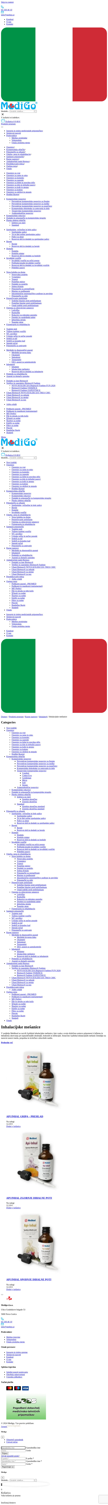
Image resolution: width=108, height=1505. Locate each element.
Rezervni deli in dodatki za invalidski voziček (30, 265)
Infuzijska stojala (19, 320)
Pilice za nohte (12, 425)
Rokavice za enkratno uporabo (24, 315)
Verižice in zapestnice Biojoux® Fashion (23, 383)
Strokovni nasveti (13, 133)
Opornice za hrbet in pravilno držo (20, 182)
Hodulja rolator (18, 253)
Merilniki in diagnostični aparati (19, 350)
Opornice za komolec (15, 178)
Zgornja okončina (29, 802)
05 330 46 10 (6, 10)
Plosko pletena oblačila (15, 220)
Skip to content (7, 2)
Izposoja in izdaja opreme (17, 1352)
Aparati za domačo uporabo (17, 376)
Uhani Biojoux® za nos (16, 400)
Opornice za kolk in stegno (17, 187)
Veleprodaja (16, 140)
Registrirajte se (8, 1467)
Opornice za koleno (14, 190)
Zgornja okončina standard (33, 809)
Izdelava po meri (18, 223)
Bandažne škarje (13, 430)
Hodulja (15, 251)
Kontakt (9, 24)
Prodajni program (16, 717)
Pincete (9, 428)
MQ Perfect (11, 413)
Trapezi (15, 279)
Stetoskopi (16, 357)
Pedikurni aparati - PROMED (18, 409)
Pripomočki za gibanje (15, 152)
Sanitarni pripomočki (15, 157)
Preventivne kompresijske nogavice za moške (30, 204)
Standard (15, 225)
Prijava (4, 1453)
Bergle (9, 241)
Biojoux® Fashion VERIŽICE (24, 388)
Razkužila (16, 312)
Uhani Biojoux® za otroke (17, 397)
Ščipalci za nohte (13, 418)
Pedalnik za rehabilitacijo (16, 374)
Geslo (28, 1450)
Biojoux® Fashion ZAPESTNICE (26, 390)
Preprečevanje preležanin (16, 298)
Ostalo (9, 168)
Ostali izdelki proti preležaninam (25, 305)
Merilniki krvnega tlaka (21, 352)
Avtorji (4, 1426)
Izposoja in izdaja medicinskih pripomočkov (24, 131)
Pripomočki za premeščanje (23, 289)
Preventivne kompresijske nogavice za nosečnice (32, 206)
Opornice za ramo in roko (17, 175)
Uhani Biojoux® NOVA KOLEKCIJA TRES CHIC (28, 393)
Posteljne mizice (18, 282)
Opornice (10, 147)
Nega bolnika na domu (15, 272)
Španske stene (17, 322)
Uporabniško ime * (34, 1461)
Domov (4, 717)
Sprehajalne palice (19, 232)
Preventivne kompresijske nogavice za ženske (31, 201)
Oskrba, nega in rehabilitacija (18, 154)
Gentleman (26, 778)
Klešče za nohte (12, 423)
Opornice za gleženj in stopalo (18, 192)
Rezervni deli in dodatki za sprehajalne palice (30, 239)
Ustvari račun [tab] (12, 1442)
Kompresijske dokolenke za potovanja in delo (31, 208)
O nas (8, 22)
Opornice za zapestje (15, 180)
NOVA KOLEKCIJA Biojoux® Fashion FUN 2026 (33, 385)
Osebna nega (11, 166)
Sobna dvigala (17, 286)
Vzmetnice (16, 277)
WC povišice (11, 334)
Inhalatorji (10, 364)
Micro (24, 780)
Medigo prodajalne (19, 138)
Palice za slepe (18, 237)
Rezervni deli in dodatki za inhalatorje (27, 371)
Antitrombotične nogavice (22, 213)
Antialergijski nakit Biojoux (17, 161)
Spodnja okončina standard (33, 806)
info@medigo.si (7, 15)
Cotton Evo (27, 775)
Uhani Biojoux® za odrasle (17, 395)
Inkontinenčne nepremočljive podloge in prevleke (32, 293)
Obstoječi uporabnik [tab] (14, 1440)
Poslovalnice (11, 135)
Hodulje (9, 249)
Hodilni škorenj (12, 194)
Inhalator (15, 367)
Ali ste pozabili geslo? (10, 1456)
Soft (24, 783)
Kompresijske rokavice (15, 215)
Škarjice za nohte (13, 421)
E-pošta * (30, 1458)
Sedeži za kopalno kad (15, 341)
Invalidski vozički (13, 258)
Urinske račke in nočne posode (19, 336)
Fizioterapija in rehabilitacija (18, 324)
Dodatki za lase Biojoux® (17, 381)
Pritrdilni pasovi (18, 268)
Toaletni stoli (11, 329)
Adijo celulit (11, 404)
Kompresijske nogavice (16, 199)
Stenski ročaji (12, 343)
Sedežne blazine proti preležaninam (26, 301)
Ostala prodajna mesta (21, 143)
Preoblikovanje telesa (15, 164)
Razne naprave (12, 159)
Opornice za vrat (13, 173)
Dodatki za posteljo (20, 284)
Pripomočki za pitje (20, 296)
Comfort (25, 773)
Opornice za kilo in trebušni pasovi (20, 185)
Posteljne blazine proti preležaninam (26, 303)
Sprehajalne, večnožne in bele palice (21, 229)
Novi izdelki (11, 462)
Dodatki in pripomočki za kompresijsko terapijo (26, 218)
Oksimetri (16, 355)
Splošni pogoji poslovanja (17, 1372)
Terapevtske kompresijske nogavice (26, 211)
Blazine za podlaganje (21, 291)
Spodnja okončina (29, 799)
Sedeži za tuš (11, 338)
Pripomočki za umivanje (16, 346)
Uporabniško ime (33, 1448)
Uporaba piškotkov (14, 1377)
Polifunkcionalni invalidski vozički (26, 263)
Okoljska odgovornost (15, 1374)
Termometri (16, 360)
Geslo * (29, 1464)
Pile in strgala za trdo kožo (17, 416)
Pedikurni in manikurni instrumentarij (21, 411)
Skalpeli (9, 432)
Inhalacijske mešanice (21, 369)
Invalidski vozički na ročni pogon (25, 260)
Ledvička (15, 310)
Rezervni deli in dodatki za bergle (26, 246)
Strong (25, 785)
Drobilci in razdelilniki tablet (23, 317)
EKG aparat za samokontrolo (24, 362)
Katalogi (9, 19)
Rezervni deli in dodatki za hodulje (26, 256)
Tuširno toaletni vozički (16, 331)
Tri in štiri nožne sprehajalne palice (26, 234)
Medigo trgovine (13, 1337)
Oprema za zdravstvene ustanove (20, 308)
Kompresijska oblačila (15, 149)
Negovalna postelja (20, 274)
